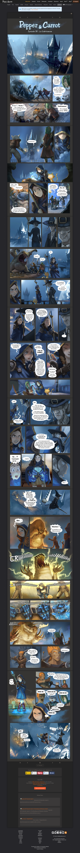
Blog (70, 1)
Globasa (59, 4)
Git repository (40, 785)
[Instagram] (60, 833)
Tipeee (40, 840)
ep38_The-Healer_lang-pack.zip (43, 783)
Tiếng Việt (46, 4)
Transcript (40, 765)
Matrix (59, 841)
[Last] (59, 17)
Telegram (59, 842)
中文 (13, 4)
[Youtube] (63, 833)
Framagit (40, 830)
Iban (40, 842)
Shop (65, 1)
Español (17, 4)
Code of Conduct (40, 849)
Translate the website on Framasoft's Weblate (40, 846)
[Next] (52, 17)
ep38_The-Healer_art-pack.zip (42, 781)
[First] (20, 17)
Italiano (54, 4)
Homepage (20, 830)
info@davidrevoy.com (61, 836)
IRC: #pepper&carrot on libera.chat (59, 839)
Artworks (34, 1)
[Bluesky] (55, 833)
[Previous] (27, 17)
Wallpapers (40, 835)
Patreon (40, 839)
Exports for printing (40, 784)
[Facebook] (58, 833)
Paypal (40, 841)
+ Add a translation (34, 9)
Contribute (50, 1)
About (61, 1)
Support (76, 1)
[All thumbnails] (40, 17)
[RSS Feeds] (66, 833)
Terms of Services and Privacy (40, 847)
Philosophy (44, 1)
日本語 (21, 4)
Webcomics (27, 1)
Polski (50, 4)
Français (26, 4)
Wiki (40, 831)
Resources (56, 1)
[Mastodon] (53, 833)
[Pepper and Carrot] (7, 2)
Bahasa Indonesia (38, 4)
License (20, 842)
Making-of (40, 833)
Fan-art (38, 1)
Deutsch (31, 4)
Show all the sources (40, 788)
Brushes (40, 834)
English (8, 4)
